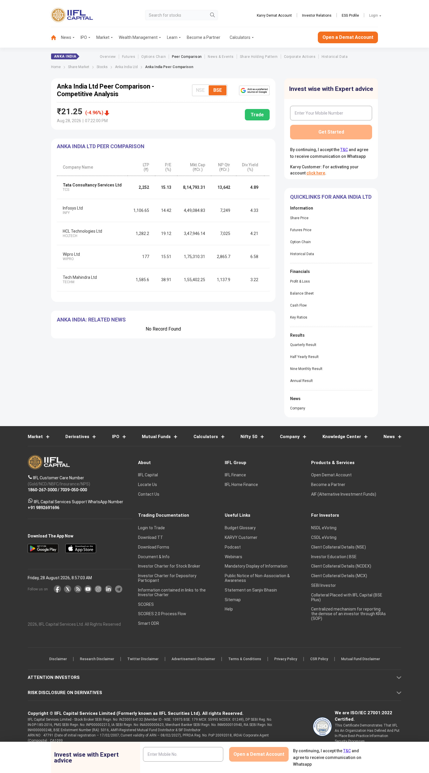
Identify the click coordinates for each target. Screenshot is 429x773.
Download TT (150, 537)
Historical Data (335, 57)
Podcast (233, 547)
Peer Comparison (187, 57)
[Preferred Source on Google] (254, 90)
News (66, 37)
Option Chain (300, 242)
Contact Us (148, 494)
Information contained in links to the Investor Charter (172, 592)
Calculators (240, 37)
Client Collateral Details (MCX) (339, 575)
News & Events (220, 57)
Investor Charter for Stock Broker (169, 566)
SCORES (146, 604)
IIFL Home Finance (241, 484)
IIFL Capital (148, 475)
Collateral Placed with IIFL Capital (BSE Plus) (346, 597)
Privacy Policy (285, 659)
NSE (200, 90)
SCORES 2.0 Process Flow (162, 613)
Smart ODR (148, 623)
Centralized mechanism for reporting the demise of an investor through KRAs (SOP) (348, 614)
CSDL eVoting (323, 537)
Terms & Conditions (244, 659)
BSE (217, 90)
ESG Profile (350, 15)
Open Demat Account (331, 475)
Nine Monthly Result (306, 369)
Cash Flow (298, 305)
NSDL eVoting (323, 527)
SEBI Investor (323, 585)
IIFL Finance (235, 475)
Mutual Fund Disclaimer (360, 659)
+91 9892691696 (43, 507)
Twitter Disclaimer (142, 659)
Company (297, 408)
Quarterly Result (303, 345)
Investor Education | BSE (334, 556)
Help (229, 609)
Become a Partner (203, 37)
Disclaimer (58, 659)
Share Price (299, 218)
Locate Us (147, 484)
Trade (257, 114)
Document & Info (154, 556)
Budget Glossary (240, 527)
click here (315, 173)
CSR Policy (319, 659)
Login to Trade (151, 527)
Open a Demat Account (347, 37)
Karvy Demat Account (274, 15)
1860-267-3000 (42, 489)
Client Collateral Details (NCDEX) (341, 566)
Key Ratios (298, 317)
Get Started (331, 132)
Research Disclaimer (97, 659)
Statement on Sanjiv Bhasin (251, 590)
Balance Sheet (302, 293)
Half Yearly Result (304, 357)
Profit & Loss (300, 281)
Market (102, 37)
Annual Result (301, 381)
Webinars (233, 556)
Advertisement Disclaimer (193, 659)
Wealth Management (138, 37)
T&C (344, 149)
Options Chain (153, 57)
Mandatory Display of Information (256, 566)
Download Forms (153, 547)
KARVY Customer (241, 537)
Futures (128, 57)
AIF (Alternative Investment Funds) (343, 494)
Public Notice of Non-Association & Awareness (257, 578)
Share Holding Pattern (259, 57)
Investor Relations (317, 15)
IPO (84, 37)
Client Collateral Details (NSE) (338, 547)
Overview (108, 57)
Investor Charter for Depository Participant (167, 578)
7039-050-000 (73, 489)
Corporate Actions (299, 57)
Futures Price (300, 230)
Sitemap (233, 599)
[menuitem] (56, 37)
